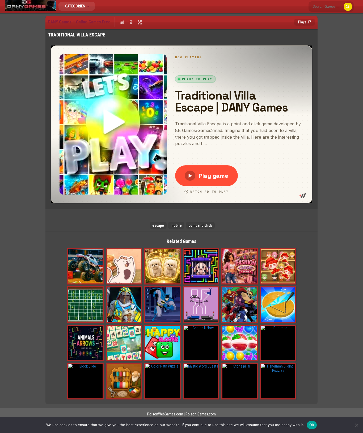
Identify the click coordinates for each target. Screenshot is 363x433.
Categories (75, 6)
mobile (176, 225)
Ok (311, 425)
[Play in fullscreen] (139, 22)
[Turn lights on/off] (131, 22)
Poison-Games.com (200, 414)
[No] (356, 425)
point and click (200, 225)
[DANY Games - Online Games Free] (30, 9)
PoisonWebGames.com (165, 414)
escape (158, 225)
